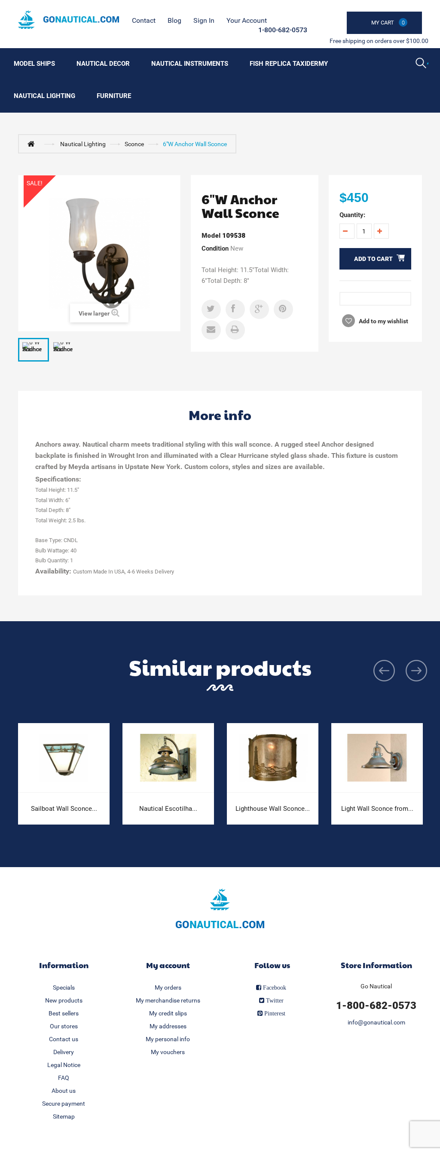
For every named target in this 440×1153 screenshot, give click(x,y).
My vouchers (168, 1052)
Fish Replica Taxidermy (289, 63)
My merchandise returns (168, 1000)
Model (211, 235)
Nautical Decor (103, 63)
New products (63, 1000)
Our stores (64, 1026)
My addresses (168, 1026)
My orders (168, 987)
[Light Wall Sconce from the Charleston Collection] (377, 758)
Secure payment (63, 1103)
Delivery (63, 1052)
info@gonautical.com (376, 1022)
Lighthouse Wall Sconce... (272, 809)
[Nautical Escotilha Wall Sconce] (168, 758)
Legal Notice (63, 1064)
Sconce (134, 144)
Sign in (203, 20)
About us (64, 1090)
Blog (174, 20)
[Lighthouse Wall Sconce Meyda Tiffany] (272, 758)
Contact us (63, 1039)
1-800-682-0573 (282, 30)
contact (144, 20)
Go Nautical (376, 986)
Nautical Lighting (44, 96)
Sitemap (64, 1116)
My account (168, 965)
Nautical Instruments (189, 63)
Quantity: (352, 215)
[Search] (422, 64)
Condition (215, 248)
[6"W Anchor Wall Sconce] (33, 350)
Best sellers (64, 1013)
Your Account (246, 20)
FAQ (63, 1077)
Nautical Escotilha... (168, 809)
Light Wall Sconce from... (377, 809)
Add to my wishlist (383, 321)
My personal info (168, 1039)
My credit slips (168, 1013)
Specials (64, 987)
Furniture (114, 96)
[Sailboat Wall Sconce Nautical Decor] (64, 758)
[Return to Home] (33, 143)
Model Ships (34, 63)
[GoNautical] (68, 19)
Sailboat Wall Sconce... (64, 809)
